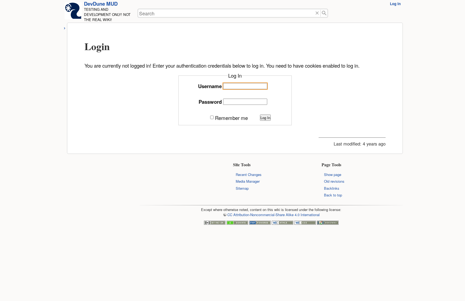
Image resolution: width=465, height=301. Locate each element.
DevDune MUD (101, 3)
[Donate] (237, 223)
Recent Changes (249, 174)
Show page (332, 174)
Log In (395, 3)
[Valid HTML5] (282, 223)
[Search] (324, 13)
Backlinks (331, 188)
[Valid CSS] (305, 223)
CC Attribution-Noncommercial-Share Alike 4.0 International (273, 214)
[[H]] (73, 12)
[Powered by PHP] (260, 223)
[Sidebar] (65, 27)
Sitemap (242, 188)
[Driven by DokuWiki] (328, 223)
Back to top (333, 195)
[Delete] (317, 13)
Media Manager (248, 181)
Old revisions (334, 181)
